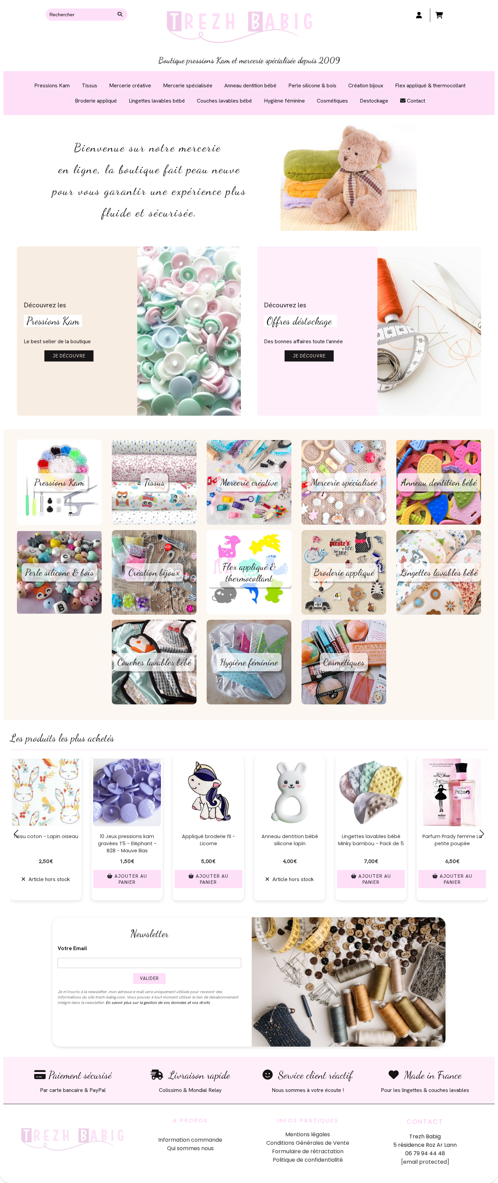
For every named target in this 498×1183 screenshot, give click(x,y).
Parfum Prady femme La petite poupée (371, 840)
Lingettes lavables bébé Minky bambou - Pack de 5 (290, 840)
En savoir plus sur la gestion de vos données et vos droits (158, 1002)
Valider (149, 978)
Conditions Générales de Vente (307, 1143)
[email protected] (425, 1162)
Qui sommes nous (190, 1148)
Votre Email (72, 948)
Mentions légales (307, 1134)
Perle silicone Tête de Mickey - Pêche (452, 840)
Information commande (190, 1140)
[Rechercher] (121, 14)
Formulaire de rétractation (308, 1151)
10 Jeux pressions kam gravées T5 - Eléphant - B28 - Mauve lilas (46, 843)
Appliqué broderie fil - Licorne (127, 840)
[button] (203, 907)
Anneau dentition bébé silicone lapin (208, 840)
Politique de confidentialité (308, 1160)
